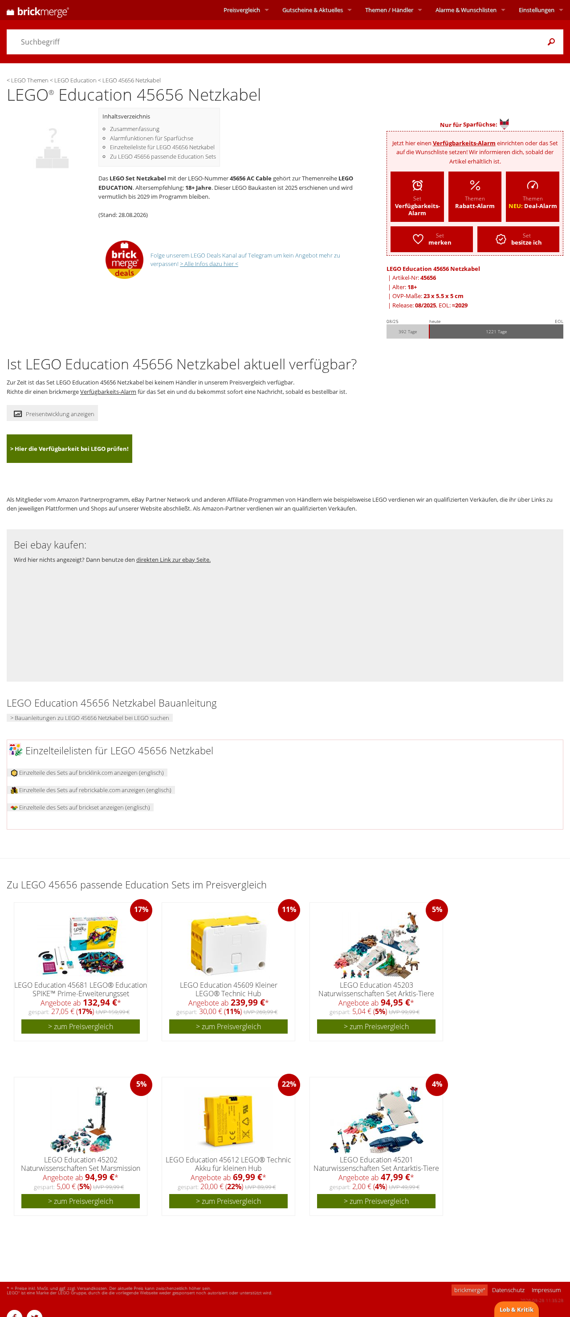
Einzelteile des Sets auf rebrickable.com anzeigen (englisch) (94, 790)
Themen (389, 10)
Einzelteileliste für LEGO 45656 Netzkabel (162, 147)
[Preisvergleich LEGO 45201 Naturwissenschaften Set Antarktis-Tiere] (376, 1120)
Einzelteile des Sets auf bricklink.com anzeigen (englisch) (91, 773)
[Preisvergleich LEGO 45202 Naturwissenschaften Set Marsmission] (81, 1120)
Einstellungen (536, 10)
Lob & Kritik (516, 1309)
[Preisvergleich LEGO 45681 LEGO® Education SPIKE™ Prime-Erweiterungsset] (81, 945)
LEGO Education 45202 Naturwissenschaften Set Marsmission (80, 1164)
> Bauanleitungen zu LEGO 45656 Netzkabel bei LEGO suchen (89, 718)
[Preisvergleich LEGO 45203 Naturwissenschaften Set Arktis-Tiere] (377, 945)
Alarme (466, 10)
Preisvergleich (242, 10)
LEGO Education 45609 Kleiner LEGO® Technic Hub (228, 989)
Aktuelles (312, 10)
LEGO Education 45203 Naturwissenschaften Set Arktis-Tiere (376, 989)
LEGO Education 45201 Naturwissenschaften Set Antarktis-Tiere (376, 1164)
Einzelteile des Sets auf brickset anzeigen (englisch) (84, 807)
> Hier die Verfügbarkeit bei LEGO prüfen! (69, 449)
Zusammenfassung (134, 129)
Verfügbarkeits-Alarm (464, 143)
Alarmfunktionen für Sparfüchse (151, 138)
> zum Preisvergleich (80, 1026)
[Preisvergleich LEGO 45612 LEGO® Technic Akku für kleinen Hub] (228, 1120)
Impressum (546, 1290)
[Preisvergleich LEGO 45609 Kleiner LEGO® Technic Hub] (228, 945)
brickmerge (469, 1290)
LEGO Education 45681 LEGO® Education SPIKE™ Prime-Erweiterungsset (80, 989)
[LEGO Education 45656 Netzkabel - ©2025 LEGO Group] (52, 143)
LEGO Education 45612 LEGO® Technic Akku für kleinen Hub (228, 1164)
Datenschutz (508, 1290)
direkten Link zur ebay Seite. (173, 560)
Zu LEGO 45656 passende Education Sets (163, 156)
